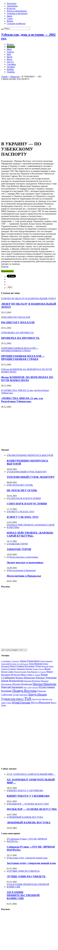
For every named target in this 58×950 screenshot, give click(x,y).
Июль (9, 59)
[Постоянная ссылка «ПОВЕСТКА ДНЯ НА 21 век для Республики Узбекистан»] (29, 393)
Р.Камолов (41, 691)
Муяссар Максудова (21, 674)
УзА (27, 698)
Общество (15, 76)
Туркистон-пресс (12, 699)
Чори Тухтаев (37, 699)
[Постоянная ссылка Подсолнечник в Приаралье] (21, 570)
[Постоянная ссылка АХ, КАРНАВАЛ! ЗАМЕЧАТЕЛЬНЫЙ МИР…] (31, 774)
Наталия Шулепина (32, 681)
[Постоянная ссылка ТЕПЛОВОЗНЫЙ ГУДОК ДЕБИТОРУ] (27, 472)
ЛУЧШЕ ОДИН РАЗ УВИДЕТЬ (26, 876)
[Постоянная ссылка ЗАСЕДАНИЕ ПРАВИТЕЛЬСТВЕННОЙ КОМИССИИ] (32, 887)
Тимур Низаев (37, 694)
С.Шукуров (6, 694)
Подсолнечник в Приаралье (24, 575)
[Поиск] (2, 29)
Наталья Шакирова (44, 683)
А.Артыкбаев (6, 661)
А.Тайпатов (15, 661)
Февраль (11, 47)
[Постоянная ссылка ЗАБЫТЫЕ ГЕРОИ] (17, 544)
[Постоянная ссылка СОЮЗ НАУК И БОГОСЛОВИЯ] (24, 498)
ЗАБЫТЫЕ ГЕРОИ (19, 549)
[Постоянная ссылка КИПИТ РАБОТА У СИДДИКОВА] (25, 790)
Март (9, 49)
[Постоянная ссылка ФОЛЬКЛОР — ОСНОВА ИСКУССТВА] (28, 804)
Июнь (9, 57)
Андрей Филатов (22, 664)
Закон (9, 16)
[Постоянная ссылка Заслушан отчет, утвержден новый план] (27, 858)
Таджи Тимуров (20, 694)
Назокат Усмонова (46, 677)
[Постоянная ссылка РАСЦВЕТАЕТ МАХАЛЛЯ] (15, 317)
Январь (10, 44)
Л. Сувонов (42, 672)
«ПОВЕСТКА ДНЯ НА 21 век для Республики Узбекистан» (22, 400)
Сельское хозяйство (16, 23)
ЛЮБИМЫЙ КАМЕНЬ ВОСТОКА (28, 822)
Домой (4, 76)
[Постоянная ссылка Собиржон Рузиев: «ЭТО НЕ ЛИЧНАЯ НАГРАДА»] (32, 841)
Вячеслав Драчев (47, 666)
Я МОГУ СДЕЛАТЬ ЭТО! (23, 517)
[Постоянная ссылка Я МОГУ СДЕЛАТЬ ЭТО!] (20, 511)
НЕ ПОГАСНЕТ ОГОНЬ (22, 490)
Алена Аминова (46, 661)
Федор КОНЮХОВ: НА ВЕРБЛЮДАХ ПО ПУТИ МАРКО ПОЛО (27, 379)
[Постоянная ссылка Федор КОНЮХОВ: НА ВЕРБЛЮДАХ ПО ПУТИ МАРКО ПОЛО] (29, 372)
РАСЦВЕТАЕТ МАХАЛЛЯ (17, 322)
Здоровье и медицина (17, 13)
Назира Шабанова (25, 677)
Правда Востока (24, 690)
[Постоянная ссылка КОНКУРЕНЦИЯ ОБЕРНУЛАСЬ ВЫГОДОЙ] (30, 455)
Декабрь (11, 72)
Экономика (12, 6)
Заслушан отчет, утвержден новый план (31, 863)
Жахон (47, 668)
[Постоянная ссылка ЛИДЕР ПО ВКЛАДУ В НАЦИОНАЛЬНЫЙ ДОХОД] (28, 298)
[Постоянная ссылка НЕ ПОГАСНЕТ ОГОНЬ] (20, 485)
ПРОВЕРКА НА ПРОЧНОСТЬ (20, 338)
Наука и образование (17, 11)
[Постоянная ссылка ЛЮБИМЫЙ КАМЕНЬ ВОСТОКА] (25, 817)
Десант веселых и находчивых (25, 562)
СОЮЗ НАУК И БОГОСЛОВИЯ (27, 503)
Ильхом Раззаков (20, 672)
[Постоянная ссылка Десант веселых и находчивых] (22, 557)
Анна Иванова (36, 663)
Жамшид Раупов (38, 669)
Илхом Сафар (7, 672)
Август (10, 62)
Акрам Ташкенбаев (30, 661)
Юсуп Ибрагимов (40, 702)
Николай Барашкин (12, 687)
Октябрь (11, 67)
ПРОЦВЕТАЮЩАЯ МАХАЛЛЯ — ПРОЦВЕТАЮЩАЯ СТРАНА (23, 358)
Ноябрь (10, 69)
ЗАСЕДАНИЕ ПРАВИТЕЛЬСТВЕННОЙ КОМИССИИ (23, 895)
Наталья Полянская (22, 684)
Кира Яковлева (32, 672)
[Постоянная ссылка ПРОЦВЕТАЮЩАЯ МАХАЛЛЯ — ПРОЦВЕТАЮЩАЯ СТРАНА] (29, 350)
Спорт (10, 18)
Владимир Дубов (32, 666)
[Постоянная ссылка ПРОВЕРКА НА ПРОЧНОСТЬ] (17, 332)
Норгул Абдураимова (31, 687)
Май (9, 54)
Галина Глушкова (8, 669)
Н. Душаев (36, 675)
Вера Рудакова (17, 666)
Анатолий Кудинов (8, 664)
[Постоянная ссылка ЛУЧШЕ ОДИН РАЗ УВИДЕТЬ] (23, 871)
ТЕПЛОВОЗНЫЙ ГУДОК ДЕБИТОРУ (31, 477)
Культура (11, 8)
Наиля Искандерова (12, 680)
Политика (11, 3)
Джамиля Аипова (24, 669)
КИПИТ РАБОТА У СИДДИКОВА (28, 795)
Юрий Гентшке (21, 702)
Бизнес (10, 21)
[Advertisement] (29, 109)
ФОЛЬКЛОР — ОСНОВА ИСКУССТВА (32, 809)
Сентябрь (11, 64)
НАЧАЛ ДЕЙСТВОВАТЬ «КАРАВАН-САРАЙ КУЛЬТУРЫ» (30, 534)
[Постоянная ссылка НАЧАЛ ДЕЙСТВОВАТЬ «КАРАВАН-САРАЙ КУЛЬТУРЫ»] (32, 527)
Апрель (10, 52)
